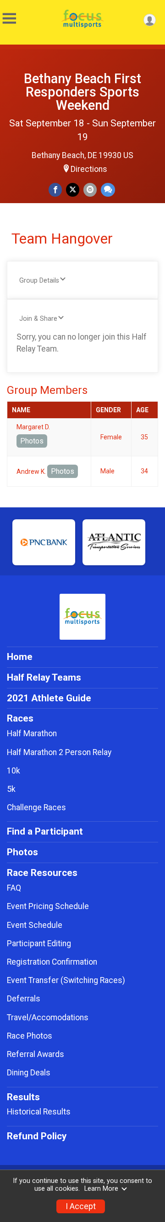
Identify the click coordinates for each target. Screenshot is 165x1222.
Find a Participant (45, 831)
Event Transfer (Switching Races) (66, 980)
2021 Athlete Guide (49, 698)
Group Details (39, 280)
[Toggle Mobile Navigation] (9, 18)
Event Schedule (34, 925)
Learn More (101, 1189)
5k (11, 789)
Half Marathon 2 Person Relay (59, 752)
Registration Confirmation (52, 961)
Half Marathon (32, 733)
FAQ (14, 887)
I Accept (81, 1206)
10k (13, 770)
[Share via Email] (90, 189)
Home (20, 656)
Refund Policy (36, 1136)
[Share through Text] (108, 189)
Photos (32, 441)
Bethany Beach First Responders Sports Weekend (82, 92)
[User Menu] (149, 20)
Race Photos (29, 1035)
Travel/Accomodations (47, 1017)
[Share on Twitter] (72, 189)
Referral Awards (35, 1054)
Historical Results (39, 1111)
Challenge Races (36, 807)
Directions (89, 169)
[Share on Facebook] (55, 189)
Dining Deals (28, 1072)
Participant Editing (39, 943)
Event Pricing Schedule (48, 906)
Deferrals (23, 998)
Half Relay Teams (44, 677)
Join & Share (38, 319)
